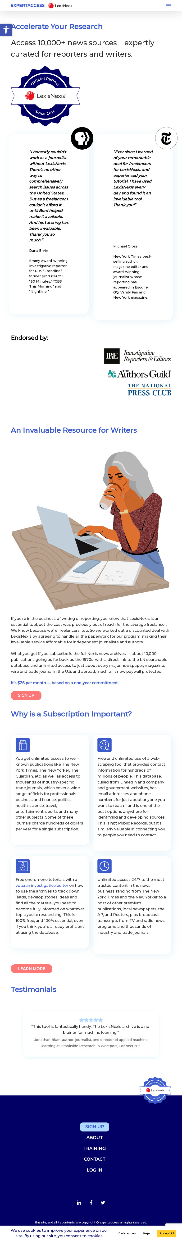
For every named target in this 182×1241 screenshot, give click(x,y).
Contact (94, 1159)
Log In (94, 1170)
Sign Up (94, 1126)
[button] (168, 5)
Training (94, 1148)
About (94, 1137)
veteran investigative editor (42, 885)
